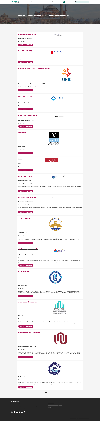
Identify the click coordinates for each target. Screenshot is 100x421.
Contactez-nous (50, 407)
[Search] (64, 2)
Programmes (25, 1)
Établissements (33, 26)
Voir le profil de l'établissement (26, 44)
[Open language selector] (73, 2)
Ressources (33, 1)
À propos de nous (51, 403)
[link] (31, 12)
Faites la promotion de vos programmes (55, 405)
